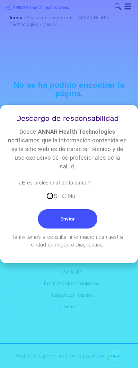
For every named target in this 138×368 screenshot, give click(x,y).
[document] (69, 184)
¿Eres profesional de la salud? (55, 182)
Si (56, 196)
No (71, 196)
